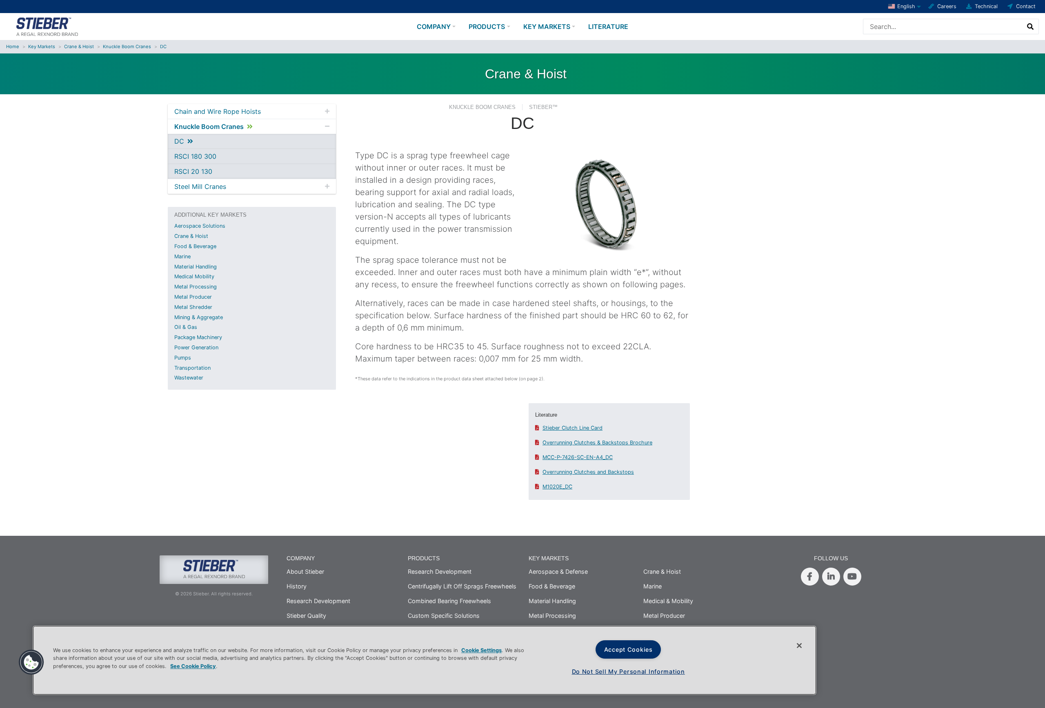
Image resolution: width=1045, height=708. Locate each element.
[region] (424, 660)
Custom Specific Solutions (444, 615)
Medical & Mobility (668, 600)
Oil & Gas (185, 327)
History (297, 586)
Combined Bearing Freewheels (449, 600)
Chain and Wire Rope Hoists (217, 111)
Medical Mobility (194, 276)
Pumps (182, 358)
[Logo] (47, 26)
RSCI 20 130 (193, 171)
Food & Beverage (195, 246)
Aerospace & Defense (558, 571)
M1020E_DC (557, 487)
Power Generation (196, 347)
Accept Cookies (628, 649)
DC (163, 46)
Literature (608, 26)
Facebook (810, 577)
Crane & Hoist (79, 46)
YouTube (852, 577)
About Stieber (305, 571)
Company (434, 26)
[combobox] (943, 26)
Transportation (192, 368)
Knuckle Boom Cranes (127, 46)
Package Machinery (198, 337)
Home (12, 46)
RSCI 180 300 (195, 156)
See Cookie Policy (193, 666)
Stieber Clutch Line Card (573, 428)
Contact (1026, 6)
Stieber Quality (306, 615)
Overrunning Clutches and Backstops (588, 472)
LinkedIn (831, 577)
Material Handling (195, 267)
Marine (182, 256)
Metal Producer (193, 297)
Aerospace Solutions (199, 226)
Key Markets (546, 26)
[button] (31, 662)
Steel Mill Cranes (200, 186)
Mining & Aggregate (198, 317)
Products (487, 26)
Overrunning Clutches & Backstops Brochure (597, 442)
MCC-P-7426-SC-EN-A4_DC (578, 457)
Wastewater (188, 378)
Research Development (318, 600)
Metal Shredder (193, 307)
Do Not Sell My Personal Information (628, 671)
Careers (946, 6)
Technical (986, 6)
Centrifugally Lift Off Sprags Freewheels (462, 586)
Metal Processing (195, 287)
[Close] (799, 646)
